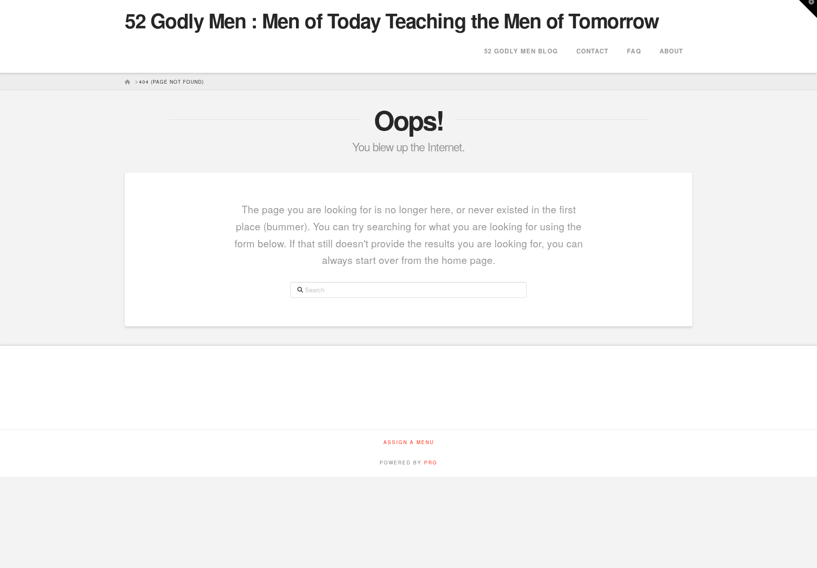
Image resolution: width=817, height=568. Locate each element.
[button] (808, 9)
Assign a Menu (408, 442)
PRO (430, 462)
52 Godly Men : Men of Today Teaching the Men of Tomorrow (392, 20)
